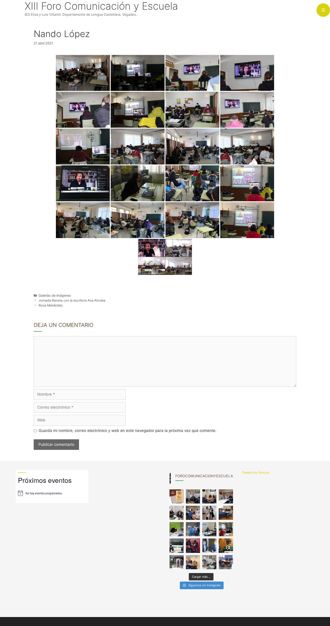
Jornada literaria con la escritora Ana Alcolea (72, 300)
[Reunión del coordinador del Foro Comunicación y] (193, 496)
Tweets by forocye (255, 472)
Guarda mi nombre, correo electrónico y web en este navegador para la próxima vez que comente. (127, 430)
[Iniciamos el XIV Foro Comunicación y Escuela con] (176, 496)
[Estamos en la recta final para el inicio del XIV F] (209, 496)
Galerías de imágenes (55, 295)
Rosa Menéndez (51, 305)
